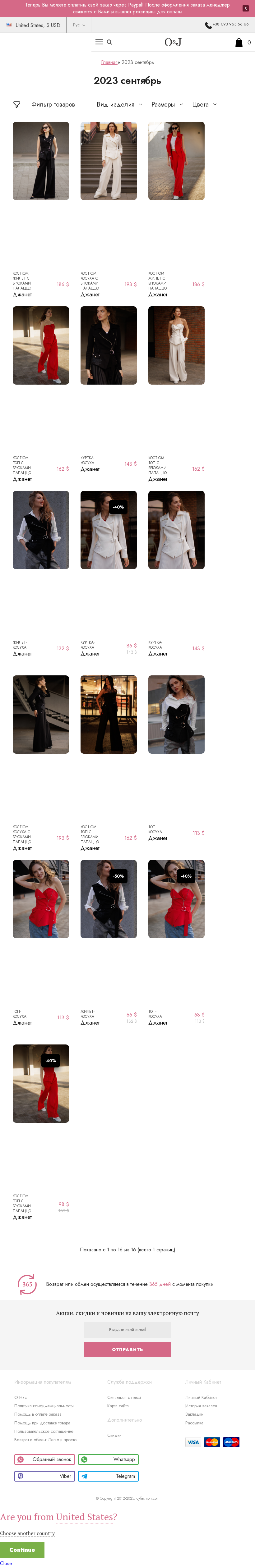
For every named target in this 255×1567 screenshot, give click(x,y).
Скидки (114, 1435)
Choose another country (27, 1533)
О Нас (20, 1397)
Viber (65, 1476)
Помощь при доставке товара (42, 1423)
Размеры (163, 104)
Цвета (200, 104)
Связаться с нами (124, 1397)
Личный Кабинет (201, 1397)
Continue (22, 1550)
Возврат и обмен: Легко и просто (45, 1440)
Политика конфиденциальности (44, 1406)
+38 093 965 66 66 (230, 24)
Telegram (125, 1476)
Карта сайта (118, 1406)
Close (6, 1563)
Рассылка (194, 1423)
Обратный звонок (52, 1459)
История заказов (201, 1406)
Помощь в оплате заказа (38, 1414)
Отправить (127, 1349)
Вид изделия (115, 104)
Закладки (194, 1414)
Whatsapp (124, 1459)
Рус (76, 25)
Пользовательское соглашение (43, 1431)
